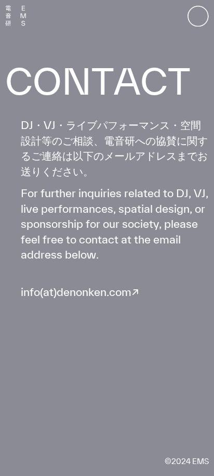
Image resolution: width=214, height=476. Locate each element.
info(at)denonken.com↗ (80, 292)
